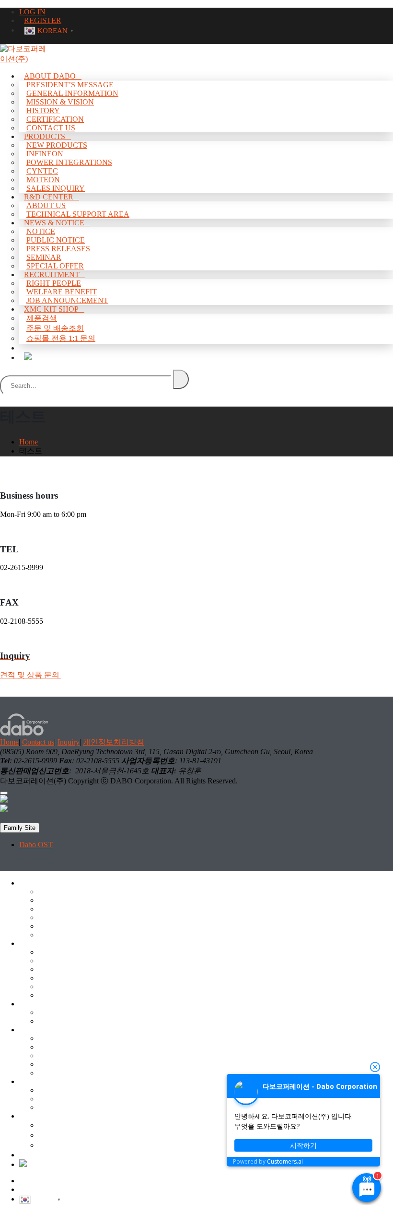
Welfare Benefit (62, 1099)
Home (9, 742)
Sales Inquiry (58, 995)
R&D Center (48, 197)
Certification (57, 926)
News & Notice (54, 223)
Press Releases (58, 249)
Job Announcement (67, 1107)
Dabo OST (36, 844)
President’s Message (70, 85)
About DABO (50, 76)
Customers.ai (285, 1161)
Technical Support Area (74, 1021)
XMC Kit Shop (51, 309)
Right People (53, 283)
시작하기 (303, 1145)
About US (53, 1012)
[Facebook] (4, 800)
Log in (29, 1181)
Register (31, 1189)
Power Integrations (69, 162)
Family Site (19, 827)
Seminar (50, 1064)
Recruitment (52, 274)
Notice (40, 231)
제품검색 (41, 318)
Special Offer (58, 1073)
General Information (72, 93)
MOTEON (55, 986)
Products (44, 136)
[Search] (181, 379)
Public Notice (55, 240)
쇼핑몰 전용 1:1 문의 (60, 338)
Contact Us (55, 935)
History (43, 110)
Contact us (38, 742)
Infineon (44, 154)
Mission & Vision (60, 102)
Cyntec (42, 171)
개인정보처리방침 (113, 742)
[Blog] (27, 356)
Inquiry (69, 742)
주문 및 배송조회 (55, 328)
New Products (56, 145)
